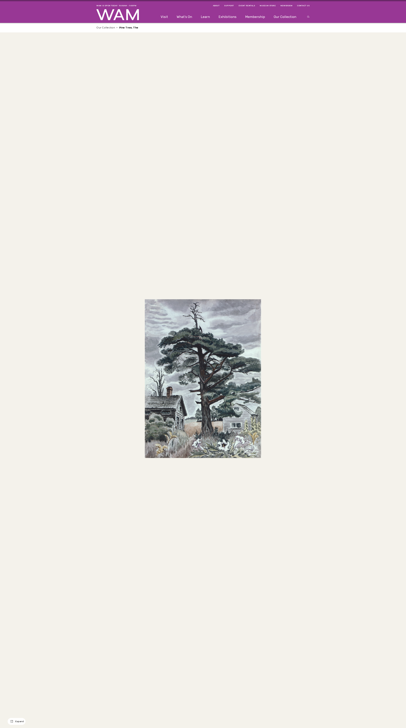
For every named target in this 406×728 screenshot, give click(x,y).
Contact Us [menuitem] (303, 6)
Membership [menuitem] (255, 17)
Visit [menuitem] (164, 17)
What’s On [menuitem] (184, 17)
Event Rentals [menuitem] (247, 6)
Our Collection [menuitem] (285, 17)
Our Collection (105, 27)
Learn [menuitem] (205, 17)
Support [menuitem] (229, 6)
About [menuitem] (216, 6)
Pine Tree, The (128, 27)
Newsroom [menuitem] (286, 6)
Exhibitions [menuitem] (227, 17)
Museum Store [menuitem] (268, 6)
